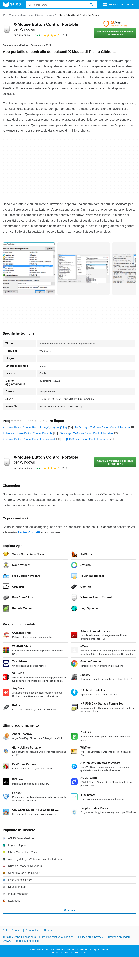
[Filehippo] (12, 4)
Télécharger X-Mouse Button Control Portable (102, 427)
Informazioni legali (119, 937)
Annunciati (32, 930)
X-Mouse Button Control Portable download (29, 439)
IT (128, 4)
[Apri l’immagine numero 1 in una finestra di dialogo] (83, 268)
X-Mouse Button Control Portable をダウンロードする (35, 427)
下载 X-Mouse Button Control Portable (86, 439)
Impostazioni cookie (27, 940)
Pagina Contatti (29, 532)
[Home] (4, 15)
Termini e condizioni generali (20, 937)
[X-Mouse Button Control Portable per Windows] (7, 29)
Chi (5, 930)
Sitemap (48, 930)
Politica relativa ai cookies (57, 937)
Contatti (16, 930)
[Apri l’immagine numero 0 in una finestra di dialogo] (29, 268)
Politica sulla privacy (90, 937)
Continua (69, 910)
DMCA (7, 940)
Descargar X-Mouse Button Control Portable (86, 433)
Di (23, 35)
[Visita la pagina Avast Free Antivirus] (115, 24)
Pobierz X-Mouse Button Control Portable (27, 433)
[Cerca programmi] (91, 4)
